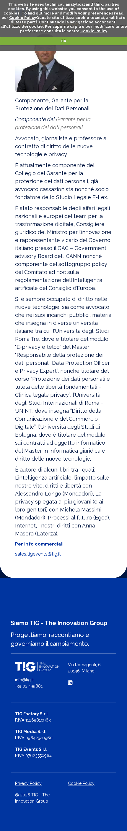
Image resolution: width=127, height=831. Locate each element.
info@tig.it (24, 679)
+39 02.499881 (29, 686)
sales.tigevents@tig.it (38, 554)
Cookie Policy (22, 17)
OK (63, 41)
